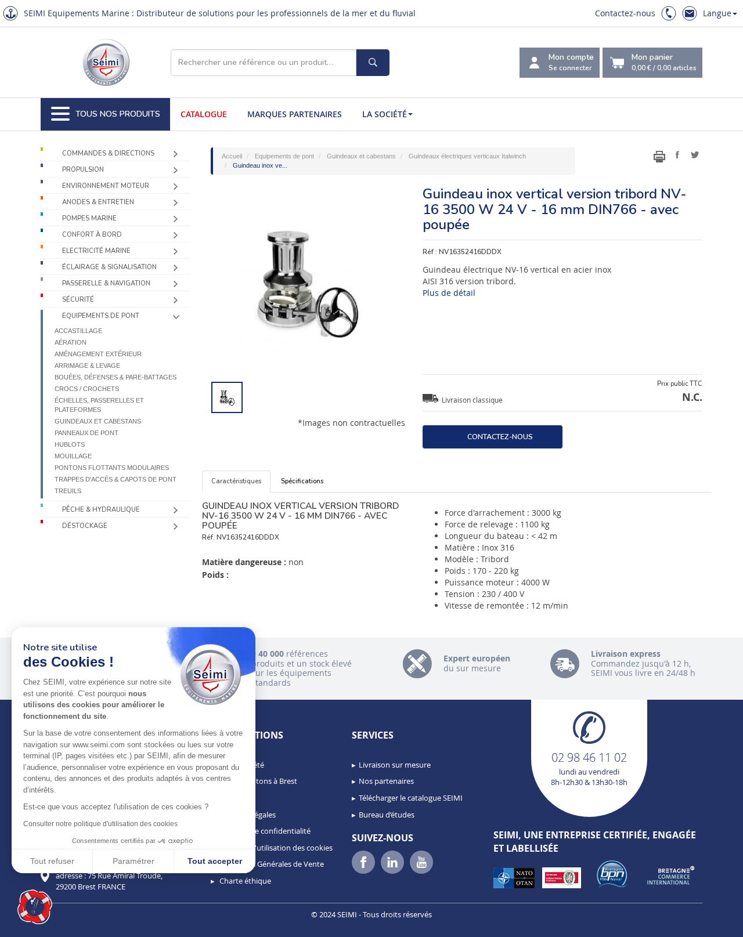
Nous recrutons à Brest (257, 781)
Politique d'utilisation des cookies (275, 847)
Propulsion (83, 169)
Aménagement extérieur (98, 353)
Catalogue (204, 114)
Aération (70, 342)
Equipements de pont (100, 316)
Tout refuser (52, 861)
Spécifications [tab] (302, 481)
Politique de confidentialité (264, 831)
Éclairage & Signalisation (109, 267)
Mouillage (73, 456)
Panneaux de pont (86, 432)
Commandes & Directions (108, 153)
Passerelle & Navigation (106, 283)
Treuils (68, 490)
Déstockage (84, 526)
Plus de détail (449, 292)
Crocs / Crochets (87, 388)
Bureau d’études (386, 814)
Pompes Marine (89, 218)
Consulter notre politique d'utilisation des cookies (100, 824)
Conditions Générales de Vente (271, 864)
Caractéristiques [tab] (236, 481)
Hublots (70, 444)
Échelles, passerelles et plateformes (99, 405)
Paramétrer (133, 861)
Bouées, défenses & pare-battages (115, 377)
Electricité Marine (96, 251)
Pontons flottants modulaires (112, 467)
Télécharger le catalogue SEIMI (411, 798)
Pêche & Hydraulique (101, 509)
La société (384, 114)
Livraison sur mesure (395, 764)
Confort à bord (92, 234)
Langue (717, 13)
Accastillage (78, 330)
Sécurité (78, 299)
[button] (34, 906)
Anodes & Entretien (98, 202)
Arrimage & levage (87, 365)
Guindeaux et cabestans (98, 421)
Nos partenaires (386, 781)
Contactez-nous (625, 13)
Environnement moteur (105, 186)
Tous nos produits (117, 114)
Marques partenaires (294, 114)
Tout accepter (214, 861)
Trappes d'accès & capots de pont (115, 479)
